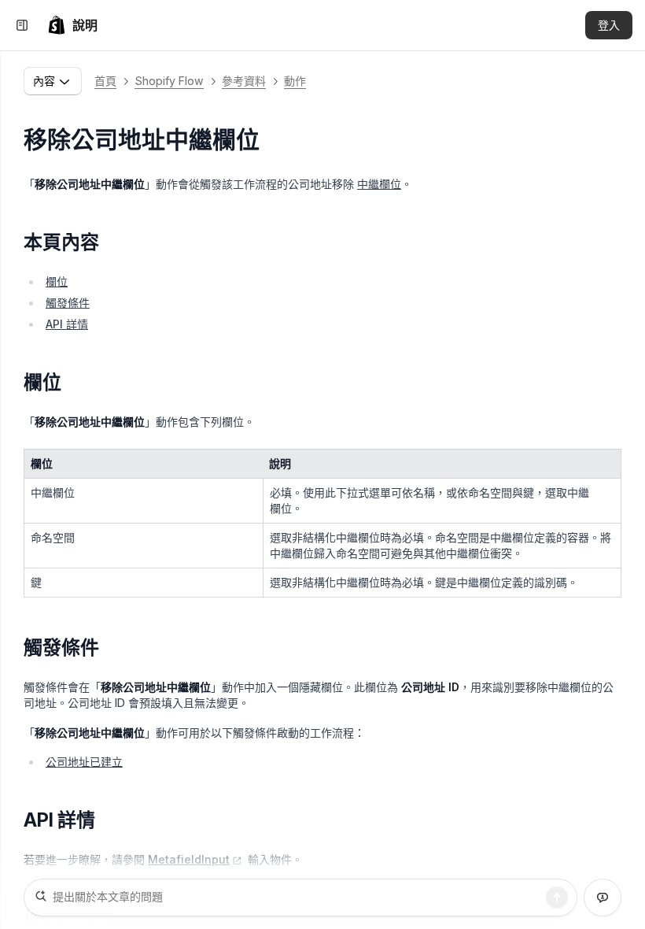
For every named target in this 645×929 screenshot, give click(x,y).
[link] (72, 25)
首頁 (105, 80)
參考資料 (244, 80)
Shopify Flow (169, 80)
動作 (295, 80)
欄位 (57, 281)
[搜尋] (557, 897)
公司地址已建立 (84, 761)
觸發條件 (68, 302)
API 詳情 (67, 324)
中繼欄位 (379, 184)
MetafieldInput (189, 859)
